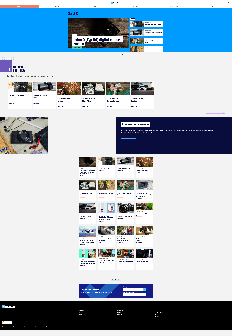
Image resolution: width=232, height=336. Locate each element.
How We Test (119, 314)
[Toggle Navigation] (3, 3)
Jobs (156, 308)
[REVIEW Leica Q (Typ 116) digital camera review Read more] (98, 33)
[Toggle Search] (229, 3)
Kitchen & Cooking (174, 6)
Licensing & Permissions (159, 312)
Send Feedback (157, 316)
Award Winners (58, 6)
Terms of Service (183, 305)
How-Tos (119, 312)
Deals (118, 308)
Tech (79, 312)
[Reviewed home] (116, 3)
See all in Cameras (116, 280)
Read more (77, 47)
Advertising (157, 310)
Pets (213, 6)
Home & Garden (135, 6)
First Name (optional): (128, 292)
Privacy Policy (183, 308)
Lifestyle (80, 314)
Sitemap (182, 310)
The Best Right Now (121, 306)
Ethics (156, 314)
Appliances (96, 6)
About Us (156, 305)
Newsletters (19, 6)
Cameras (11, 93)
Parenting (109, 96)
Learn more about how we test (128, 138)
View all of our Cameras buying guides (215, 113)
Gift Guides (81, 319)
